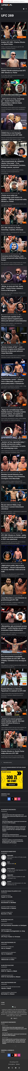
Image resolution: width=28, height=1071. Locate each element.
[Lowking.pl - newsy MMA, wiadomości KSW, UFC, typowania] (7, 5)
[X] (13, 1018)
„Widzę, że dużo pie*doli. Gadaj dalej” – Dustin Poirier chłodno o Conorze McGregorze (12, 288)
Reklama (18, 1064)
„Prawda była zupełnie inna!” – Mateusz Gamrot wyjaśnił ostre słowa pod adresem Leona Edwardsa (13, 319)
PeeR (8, 862)
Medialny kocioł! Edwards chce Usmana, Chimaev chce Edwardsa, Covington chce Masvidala (13, 476)
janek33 (9, 881)
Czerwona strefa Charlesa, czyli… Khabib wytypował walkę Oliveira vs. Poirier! (14, 258)
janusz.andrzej (11, 868)
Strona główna (11, 1064)
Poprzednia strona (7, 762)
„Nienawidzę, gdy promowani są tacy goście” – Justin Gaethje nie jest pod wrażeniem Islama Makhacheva (14, 628)
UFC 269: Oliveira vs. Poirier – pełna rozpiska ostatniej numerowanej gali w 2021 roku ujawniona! (13, 537)
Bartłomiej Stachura (6, 40)
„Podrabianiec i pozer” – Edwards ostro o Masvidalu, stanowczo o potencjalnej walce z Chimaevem (12, 381)
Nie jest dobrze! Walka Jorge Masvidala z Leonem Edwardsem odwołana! (12, 507)
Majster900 (10, 855)
